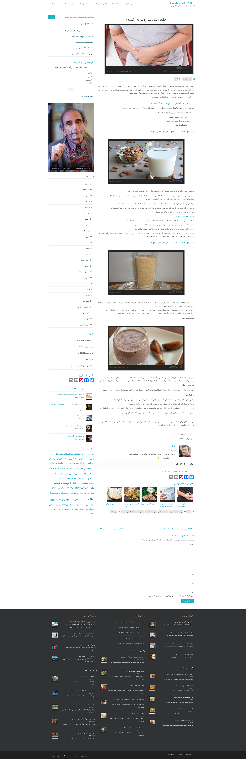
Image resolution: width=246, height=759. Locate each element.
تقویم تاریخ (89, 468)
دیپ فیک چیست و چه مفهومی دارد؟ (82, 42)
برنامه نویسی (85, 201)
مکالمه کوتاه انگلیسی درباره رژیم (184, 654)
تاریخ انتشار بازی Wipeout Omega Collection (82, 622)
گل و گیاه (86, 318)
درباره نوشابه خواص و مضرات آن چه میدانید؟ (132, 657)
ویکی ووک (84, 509)
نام (192, 574)
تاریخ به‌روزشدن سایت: (86, 365)
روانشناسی (85, 230)
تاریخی (65, 463)
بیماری (92, 458)
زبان (87, 236)
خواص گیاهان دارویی (71, 474)
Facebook (189, 754)
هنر (87, 289)
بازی (87, 195)
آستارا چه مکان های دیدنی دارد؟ (87, 676)
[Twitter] (177, 464)
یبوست (123, 511)
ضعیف (88, 83)
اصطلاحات (86, 189)
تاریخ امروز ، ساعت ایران (68, 459)
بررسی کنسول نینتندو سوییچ (87, 645)
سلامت (189, 511)
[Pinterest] (191, 464)
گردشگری (86, 312)
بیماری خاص (87, 459)
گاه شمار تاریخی (75, 509)
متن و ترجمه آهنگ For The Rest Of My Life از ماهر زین (67, 406)
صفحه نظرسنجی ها (87, 96)
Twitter (180, 754)
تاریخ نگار (53, 458)
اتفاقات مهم (75, 454)
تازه (83, 388)
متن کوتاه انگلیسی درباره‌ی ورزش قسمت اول (71, 394)
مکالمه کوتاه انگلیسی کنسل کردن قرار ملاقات (181, 632)
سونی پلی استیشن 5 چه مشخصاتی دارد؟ (84, 633)
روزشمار (84, 483)
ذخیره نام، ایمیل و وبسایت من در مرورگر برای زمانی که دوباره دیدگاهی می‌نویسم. (170, 595)
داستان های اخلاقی (83, 478)
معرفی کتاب (85, 277)
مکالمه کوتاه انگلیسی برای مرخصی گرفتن (182, 643)
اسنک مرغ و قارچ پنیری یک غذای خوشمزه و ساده (78, 30)
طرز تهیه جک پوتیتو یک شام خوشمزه (82, 53)
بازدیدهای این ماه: (87, 346)
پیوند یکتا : (113, 511)
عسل (104, 196)
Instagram (171, 754)
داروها (87, 225)
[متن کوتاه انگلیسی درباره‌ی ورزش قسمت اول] (89, 396)
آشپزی (87, 184)
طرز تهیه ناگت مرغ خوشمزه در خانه (82, 36)
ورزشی (86, 295)
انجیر (177, 302)
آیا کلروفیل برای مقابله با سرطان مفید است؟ (177, 528)
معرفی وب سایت (84, 271)
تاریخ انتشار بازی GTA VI (76, 436)
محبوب (90, 388)
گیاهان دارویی (84, 324)
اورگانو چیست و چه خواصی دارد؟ (135, 671)
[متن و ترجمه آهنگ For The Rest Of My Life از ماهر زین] (89, 407)
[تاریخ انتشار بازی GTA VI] (89, 438)
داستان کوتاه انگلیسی (60, 478)
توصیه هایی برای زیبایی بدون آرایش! (134, 727)
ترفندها (86, 213)
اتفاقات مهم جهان (62, 454)
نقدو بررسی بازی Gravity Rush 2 (86, 656)
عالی (88, 73)
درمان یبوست (173, 511)
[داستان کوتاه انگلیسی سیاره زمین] (89, 418)
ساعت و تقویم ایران (67, 493)
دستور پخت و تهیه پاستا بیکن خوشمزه (183, 708)
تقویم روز (58, 468)
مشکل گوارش (131, 511)
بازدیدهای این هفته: (87, 340)
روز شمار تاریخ (73, 483)
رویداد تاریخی (60, 483)
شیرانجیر (154, 511)
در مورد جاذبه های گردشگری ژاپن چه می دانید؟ (83, 719)
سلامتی (160, 511)
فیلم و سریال (85, 260)
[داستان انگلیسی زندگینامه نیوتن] (89, 428)
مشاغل (87, 266)
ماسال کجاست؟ (91, 705)
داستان (91, 478)
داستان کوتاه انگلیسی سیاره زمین (74, 415)
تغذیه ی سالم (57, 463)
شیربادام (147, 511)
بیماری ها (86, 207)
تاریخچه (91, 463)
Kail (176, 79)
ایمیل (192, 583)
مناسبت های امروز (77, 499)
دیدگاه (192, 544)
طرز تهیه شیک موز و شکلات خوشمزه (183, 720)
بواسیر (180, 511)
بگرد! (51, 16)
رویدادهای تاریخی (67, 487)
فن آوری (86, 254)
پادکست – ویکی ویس (82, 307)
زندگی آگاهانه (64, 756)
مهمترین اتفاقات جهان (59, 499)
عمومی (87, 248)
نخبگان (87, 283)
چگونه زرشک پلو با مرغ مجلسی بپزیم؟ (112, 528)
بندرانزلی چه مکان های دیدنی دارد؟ (86, 733)
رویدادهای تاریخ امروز (84, 487)
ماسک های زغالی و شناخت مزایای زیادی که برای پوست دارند (128, 699)
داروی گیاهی (58, 474)
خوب (88, 76)
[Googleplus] (188, 464)
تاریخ (81, 458)
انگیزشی (52, 454)
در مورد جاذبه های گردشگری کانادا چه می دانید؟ (83, 690)
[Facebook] (184, 464)
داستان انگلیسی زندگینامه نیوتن (74, 425)
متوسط (88, 80)
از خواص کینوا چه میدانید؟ (137, 713)
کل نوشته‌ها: (89, 359)
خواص (83, 473)
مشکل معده (140, 511)
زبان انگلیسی (80, 493)
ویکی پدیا (186, 438)
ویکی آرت (86, 301)
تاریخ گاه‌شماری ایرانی (78, 463)
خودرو (87, 219)
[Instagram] (181, 464)
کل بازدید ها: (89, 353)
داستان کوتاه (72, 478)
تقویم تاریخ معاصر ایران (73, 468)
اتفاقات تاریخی (85, 454)
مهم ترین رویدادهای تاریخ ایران (80, 505)
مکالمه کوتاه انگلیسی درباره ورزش (83, 47)
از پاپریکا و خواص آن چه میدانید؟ (135, 685)
